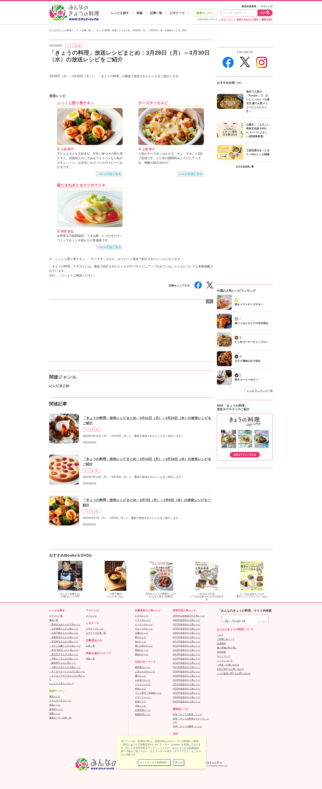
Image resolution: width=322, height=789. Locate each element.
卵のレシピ (140, 637)
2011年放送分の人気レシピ (186, 641)
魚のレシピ (140, 641)
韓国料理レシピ (143, 714)
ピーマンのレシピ (144, 624)
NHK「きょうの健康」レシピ (187, 726)
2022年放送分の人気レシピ (186, 688)
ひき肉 (222, 19)
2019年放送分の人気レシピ (186, 676)
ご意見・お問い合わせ (228, 665)
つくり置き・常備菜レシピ (148, 693)
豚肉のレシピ (141, 654)
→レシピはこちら (109, 173)
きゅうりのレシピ (144, 628)
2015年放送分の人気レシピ (186, 658)
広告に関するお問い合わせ (230, 669)
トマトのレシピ (143, 620)
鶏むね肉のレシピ (144, 646)
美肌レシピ (54, 705)
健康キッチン (205, 13)
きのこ (230, 19)
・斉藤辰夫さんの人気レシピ (63, 637)
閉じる (178, 762)
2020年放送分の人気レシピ (186, 680)
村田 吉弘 (67, 231)
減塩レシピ (54, 696)
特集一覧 (90, 658)
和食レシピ (140, 701)
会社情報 (221, 652)
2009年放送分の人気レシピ (186, 633)
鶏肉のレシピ (141, 650)
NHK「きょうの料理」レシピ (187, 714)
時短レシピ (140, 688)
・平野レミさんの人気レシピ (63, 658)
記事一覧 (156, 13)
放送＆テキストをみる (245, 454)
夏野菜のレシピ (143, 667)
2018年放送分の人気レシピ (186, 671)
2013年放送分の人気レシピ (186, 650)
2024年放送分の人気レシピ (186, 697)
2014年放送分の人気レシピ (186, 654)
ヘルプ (220, 635)
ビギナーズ (177, 13)
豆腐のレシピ (141, 633)
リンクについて (225, 660)
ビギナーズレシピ (95, 628)
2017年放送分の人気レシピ (186, 667)
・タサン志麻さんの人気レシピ (64, 646)
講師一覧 (53, 620)
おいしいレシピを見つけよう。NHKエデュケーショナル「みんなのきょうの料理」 (74, 12)
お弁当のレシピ (143, 680)
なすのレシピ (141, 616)
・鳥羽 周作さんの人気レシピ (64, 650)
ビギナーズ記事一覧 (96, 633)
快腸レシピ (54, 713)
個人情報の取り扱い (227, 647)
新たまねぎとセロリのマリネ (81, 185)
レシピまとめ (74, 45)
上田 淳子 (67, 149)
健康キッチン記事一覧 (60, 718)
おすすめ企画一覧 (245, 166)
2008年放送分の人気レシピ (186, 628)
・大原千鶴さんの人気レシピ (63, 633)
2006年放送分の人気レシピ (186, 620)
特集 (140, 13)
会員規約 (221, 643)
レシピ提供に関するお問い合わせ (233, 673)
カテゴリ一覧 (56, 616)
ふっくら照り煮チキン (75, 103)
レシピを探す (120, 13)
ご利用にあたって (226, 639)
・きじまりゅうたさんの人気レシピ (67, 671)
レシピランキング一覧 (260, 390)
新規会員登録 (249, 6)
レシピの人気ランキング (61, 683)
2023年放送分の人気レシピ (186, 693)
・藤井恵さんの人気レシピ (62, 663)
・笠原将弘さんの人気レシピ (63, 641)
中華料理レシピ (143, 710)
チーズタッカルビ (153, 103)
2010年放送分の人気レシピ (186, 637)
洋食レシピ (140, 706)
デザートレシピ (143, 697)
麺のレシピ (140, 676)
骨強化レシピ (56, 709)
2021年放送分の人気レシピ (186, 684)
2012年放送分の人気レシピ (186, 646)
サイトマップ (223, 656)
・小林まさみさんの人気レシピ (64, 667)
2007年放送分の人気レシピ (186, 624)
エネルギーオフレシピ (60, 700)
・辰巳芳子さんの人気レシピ (63, 654)
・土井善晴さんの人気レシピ (63, 628)
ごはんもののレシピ (145, 671)
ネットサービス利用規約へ (154, 762)
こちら (62, 275)
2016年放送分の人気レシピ (186, 663)
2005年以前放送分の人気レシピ (189, 616)
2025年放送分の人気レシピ (186, 701)
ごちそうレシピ (143, 684)
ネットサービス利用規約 (185, 748)
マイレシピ (267, 6)
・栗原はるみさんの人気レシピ (64, 624)
